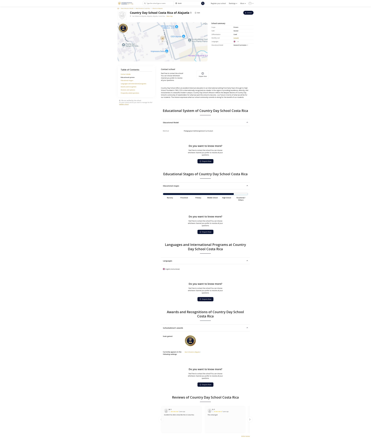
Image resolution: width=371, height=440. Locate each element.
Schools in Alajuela (157, 8)
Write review (245, 436)
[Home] (118, 8)
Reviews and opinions (128, 90)
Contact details (126, 74)
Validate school (123, 104)
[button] (205, 122)
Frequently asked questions (130, 93)
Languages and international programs (133, 84)
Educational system (128, 77)
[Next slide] (250, 419)
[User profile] (251, 3)
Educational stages (127, 80)
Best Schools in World (127, 8)
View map (169, 16)
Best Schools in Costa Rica (143, 8)
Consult (236, 38)
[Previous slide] (161, 419)
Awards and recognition (128, 87)
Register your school (218, 3)
